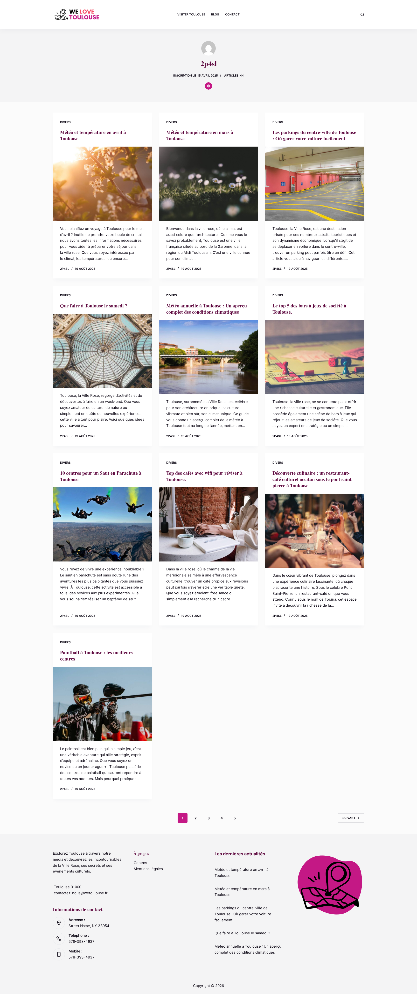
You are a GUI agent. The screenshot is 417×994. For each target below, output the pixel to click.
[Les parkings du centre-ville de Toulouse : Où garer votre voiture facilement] (314, 184)
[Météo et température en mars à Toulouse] (208, 184)
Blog (215, 14)
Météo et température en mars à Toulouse (199, 135)
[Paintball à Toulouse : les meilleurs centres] (102, 704)
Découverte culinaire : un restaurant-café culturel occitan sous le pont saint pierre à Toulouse (312, 479)
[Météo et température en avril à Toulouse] (102, 184)
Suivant (348, 818)
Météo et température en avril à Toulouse (93, 135)
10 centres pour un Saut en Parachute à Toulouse (100, 476)
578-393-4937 (82, 941)
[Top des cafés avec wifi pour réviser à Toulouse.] (208, 524)
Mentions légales (148, 868)
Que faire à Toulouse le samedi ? (93, 305)
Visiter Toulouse (191, 14)
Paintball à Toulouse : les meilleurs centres (96, 655)
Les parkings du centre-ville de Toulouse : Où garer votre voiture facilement (314, 135)
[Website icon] (208, 86)
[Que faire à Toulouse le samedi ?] (102, 351)
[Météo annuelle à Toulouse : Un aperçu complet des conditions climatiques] (208, 357)
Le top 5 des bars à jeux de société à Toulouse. (309, 308)
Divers (65, 122)
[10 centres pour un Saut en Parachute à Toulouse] (102, 524)
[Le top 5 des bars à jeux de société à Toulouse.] (314, 357)
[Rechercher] (362, 14)
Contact (232, 14)
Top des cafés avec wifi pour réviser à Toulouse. (204, 476)
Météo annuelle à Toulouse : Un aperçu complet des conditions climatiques (206, 308)
